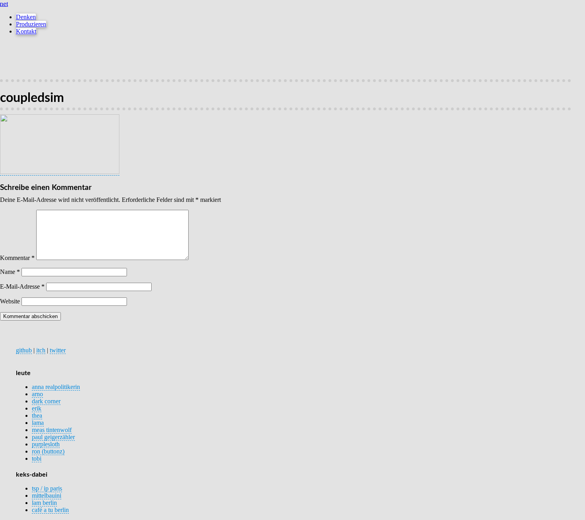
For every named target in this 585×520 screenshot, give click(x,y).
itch (40, 350)
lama (38, 422)
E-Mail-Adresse (22, 286)
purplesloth (46, 444)
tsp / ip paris (47, 488)
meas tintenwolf (52, 429)
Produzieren (31, 24)
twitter (58, 350)
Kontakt (26, 31)
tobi (36, 458)
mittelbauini (46, 495)
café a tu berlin (50, 509)
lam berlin (44, 502)
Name (10, 271)
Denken (26, 17)
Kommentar (17, 257)
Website (10, 301)
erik (36, 408)
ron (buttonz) (48, 451)
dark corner (46, 401)
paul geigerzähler (53, 437)
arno (37, 394)
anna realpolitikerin (56, 386)
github (24, 350)
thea (37, 415)
